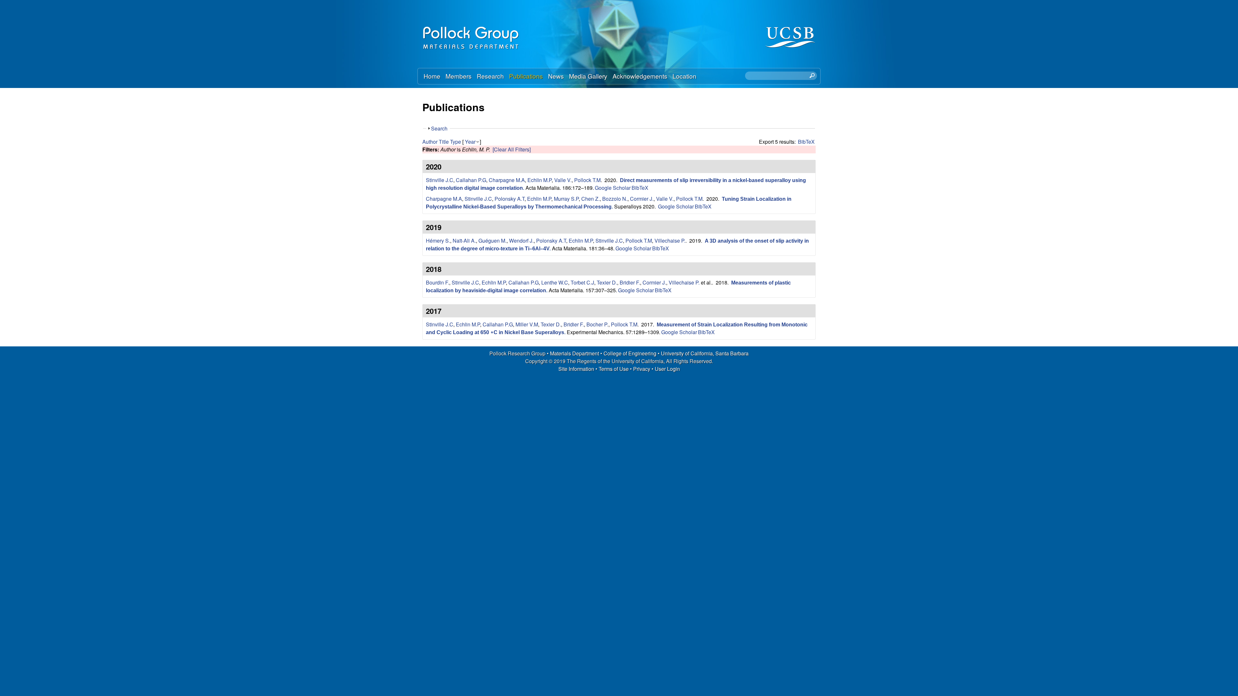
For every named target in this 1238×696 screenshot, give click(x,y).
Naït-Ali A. (464, 240)
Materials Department (574, 353)
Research (490, 76)
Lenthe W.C (554, 282)
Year (470, 141)
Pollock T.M (587, 180)
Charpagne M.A (507, 180)
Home (432, 76)
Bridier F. (630, 282)
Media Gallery (588, 76)
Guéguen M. (492, 240)
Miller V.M (527, 324)
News (556, 76)
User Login (667, 368)
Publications (526, 76)
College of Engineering (630, 353)
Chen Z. (590, 198)
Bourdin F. (437, 282)
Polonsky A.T (510, 198)
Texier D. (607, 282)
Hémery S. (438, 240)
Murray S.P (566, 198)
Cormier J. (641, 198)
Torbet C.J (582, 282)
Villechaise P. (669, 240)
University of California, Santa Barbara (705, 353)
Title (444, 141)
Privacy (641, 368)
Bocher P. (597, 324)
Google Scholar (613, 187)
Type (455, 141)
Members (459, 76)
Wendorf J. (521, 240)
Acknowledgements (640, 76)
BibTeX (806, 141)
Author (429, 141)
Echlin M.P (539, 180)
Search (439, 128)
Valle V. (563, 180)
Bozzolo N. (614, 198)
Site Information (576, 368)
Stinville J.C (439, 180)
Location (684, 76)
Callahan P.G (471, 180)
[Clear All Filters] (512, 149)
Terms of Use (614, 368)
